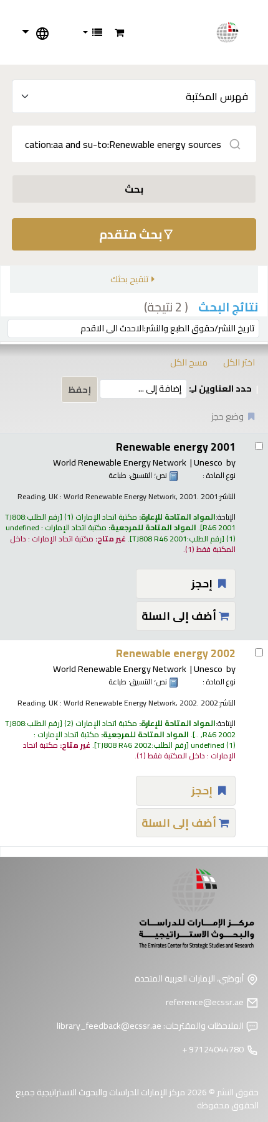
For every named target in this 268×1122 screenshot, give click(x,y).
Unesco (208, 462)
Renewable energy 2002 (176, 653)
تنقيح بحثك (129, 278)
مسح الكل (189, 362)
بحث (134, 189)
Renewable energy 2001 (176, 446)
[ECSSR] (234, 32)
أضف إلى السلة (180, 615)
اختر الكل (239, 362)
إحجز (203, 583)
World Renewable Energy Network (119, 462)
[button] (119, 32)
